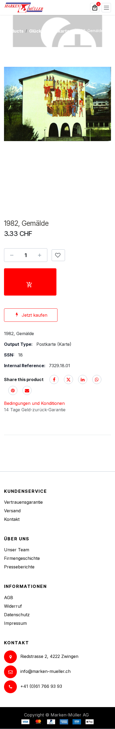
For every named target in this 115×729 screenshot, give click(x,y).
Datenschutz (17, 614)
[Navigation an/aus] (106, 7)
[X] (68, 379)
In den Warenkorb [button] (30, 282)
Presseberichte (19, 566)
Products (14, 31)
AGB (8, 597)
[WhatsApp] (96, 379)
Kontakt (12, 519)
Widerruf (13, 606)
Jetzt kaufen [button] (34, 315)
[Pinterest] (12, 390)
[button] (58, 255)
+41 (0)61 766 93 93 (41, 686)
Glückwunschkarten (50, 31)
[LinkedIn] (82, 379)
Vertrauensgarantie (23, 502)
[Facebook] (54, 379)
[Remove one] (11, 255)
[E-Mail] (27, 390)
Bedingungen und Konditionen (34, 403)
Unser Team (16, 549)
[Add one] (39, 255)
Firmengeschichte (22, 558)
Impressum (15, 623)
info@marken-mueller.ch (45, 671)
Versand (12, 510)
